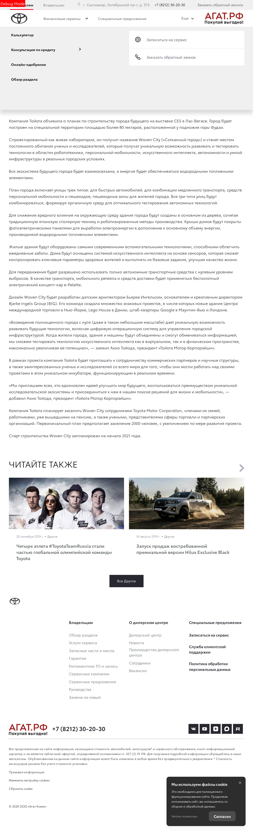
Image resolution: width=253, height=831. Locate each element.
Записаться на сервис (167, 39)
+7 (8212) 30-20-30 (169, 4)
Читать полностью (184, 816)
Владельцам (53, 4)
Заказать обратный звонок (220, 4)
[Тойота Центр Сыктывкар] (224, 18)
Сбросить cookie (21, 788)
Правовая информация (26, 772)
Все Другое (126, 580)
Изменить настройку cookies (29, 780)
